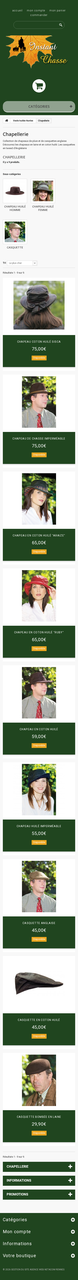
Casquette (15, 247)
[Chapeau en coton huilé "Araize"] (39, 499)
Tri (4, 262)
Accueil (17, 10)
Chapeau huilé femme (43, 208)
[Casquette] (15, 232)
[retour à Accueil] (6, 120)
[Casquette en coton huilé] (39, 983)
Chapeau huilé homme (15, 208)
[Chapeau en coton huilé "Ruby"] (39, 595)
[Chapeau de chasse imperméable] (39, 402)
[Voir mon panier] (39, 86)
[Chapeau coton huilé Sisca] (39, 305)
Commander (39, 15)
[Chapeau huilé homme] (15, 191)
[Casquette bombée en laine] (39, 1080)
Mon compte (36, 10)
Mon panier (57, 10)
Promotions (17, 1194)
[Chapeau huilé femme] (43, 191)
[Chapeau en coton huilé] (39, 692)
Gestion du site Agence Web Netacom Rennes (37, 1269)
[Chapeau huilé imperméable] (39, 789)
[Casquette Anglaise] (39, 886)
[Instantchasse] (39, 52)
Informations (19, 1180)
